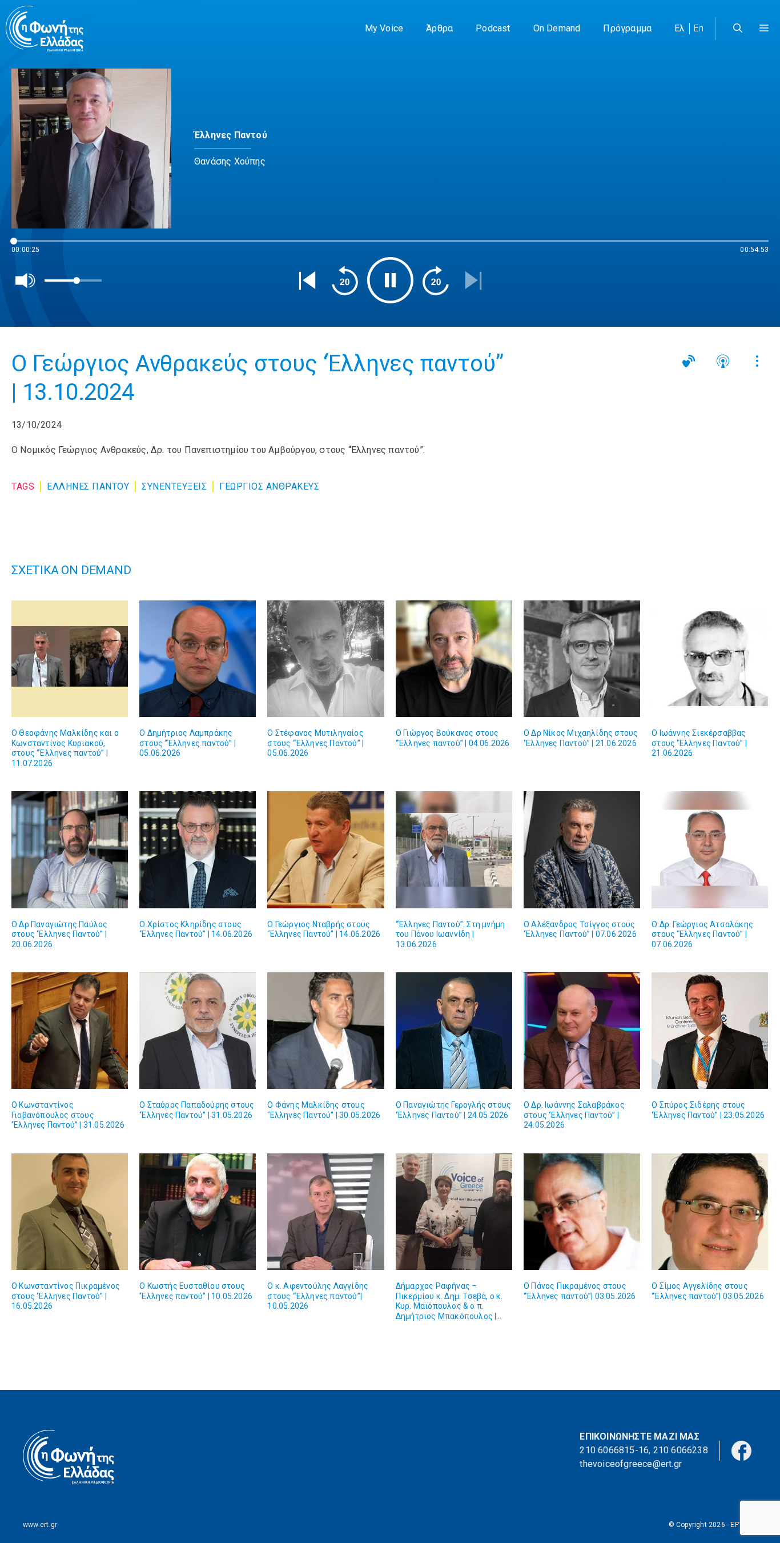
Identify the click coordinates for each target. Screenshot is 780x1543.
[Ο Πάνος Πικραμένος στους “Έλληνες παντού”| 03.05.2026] (582, 1211)
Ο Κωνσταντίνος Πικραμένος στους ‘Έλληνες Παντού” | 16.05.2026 (65, 1295)
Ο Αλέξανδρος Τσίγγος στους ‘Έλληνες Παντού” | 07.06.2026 (580, 929)
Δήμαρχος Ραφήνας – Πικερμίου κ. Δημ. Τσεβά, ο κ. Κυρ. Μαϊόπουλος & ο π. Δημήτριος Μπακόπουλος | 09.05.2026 (449, 1305)
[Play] (390, 280)
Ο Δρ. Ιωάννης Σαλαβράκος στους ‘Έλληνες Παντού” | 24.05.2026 (574, 1114)
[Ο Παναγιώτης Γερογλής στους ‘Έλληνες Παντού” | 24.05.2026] (454, 1030)
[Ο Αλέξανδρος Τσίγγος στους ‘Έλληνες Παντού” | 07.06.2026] (582, 849)
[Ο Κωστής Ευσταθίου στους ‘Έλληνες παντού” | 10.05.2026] (197, 1211)
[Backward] (345, 280)
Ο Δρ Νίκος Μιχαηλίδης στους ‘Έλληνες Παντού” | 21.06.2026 (581, 738)
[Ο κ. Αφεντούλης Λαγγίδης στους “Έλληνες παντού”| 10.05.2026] (325, 1211)
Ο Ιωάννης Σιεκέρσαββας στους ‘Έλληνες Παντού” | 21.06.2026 (699, 743)
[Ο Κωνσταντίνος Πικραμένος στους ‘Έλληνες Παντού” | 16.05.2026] (69, 1211)
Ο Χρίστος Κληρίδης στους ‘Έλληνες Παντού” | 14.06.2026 (195, 929)
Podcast (493, 28)
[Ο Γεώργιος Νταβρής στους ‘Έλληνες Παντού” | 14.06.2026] (325, 849)
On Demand (557, 28)
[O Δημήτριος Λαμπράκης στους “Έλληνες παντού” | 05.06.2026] (197, 658)
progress (30, 246)
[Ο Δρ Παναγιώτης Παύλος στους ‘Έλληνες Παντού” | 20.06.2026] (69, 849)
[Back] (307, 280)
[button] (764, 28)
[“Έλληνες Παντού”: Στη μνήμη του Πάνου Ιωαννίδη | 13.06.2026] (454, 849)
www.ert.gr (40, 1525)
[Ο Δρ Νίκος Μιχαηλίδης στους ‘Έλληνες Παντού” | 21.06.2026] (582, 658)
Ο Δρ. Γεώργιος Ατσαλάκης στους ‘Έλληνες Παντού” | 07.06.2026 (702, 934)
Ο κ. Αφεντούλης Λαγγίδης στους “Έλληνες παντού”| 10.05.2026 (317, 1295)
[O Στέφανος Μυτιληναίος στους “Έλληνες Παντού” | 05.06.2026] (325, 658)
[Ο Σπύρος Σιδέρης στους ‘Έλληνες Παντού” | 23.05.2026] (710, 1030)
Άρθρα (439, 28)
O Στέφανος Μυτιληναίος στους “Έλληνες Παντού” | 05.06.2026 (315, 743)
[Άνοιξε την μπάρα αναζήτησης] (737, 28)
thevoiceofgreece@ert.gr (631, 1463)
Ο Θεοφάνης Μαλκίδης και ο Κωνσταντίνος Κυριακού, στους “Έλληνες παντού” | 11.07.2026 (65, 748)
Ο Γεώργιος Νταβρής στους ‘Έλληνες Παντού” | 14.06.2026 (323, 929)
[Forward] (436, 280)
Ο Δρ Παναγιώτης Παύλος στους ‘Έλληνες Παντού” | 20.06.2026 (59, 934)
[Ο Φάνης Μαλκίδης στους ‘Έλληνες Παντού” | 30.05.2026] (325, 1030)
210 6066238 (680, 1450)
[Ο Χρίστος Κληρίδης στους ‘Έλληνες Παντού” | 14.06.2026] (197, 849)
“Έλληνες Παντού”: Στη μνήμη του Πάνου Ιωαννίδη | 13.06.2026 (450, 934)
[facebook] (741, 1449)
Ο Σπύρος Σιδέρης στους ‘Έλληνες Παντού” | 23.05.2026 (708, 1110)
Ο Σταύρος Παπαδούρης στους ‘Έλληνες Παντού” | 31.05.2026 (196, 1110)
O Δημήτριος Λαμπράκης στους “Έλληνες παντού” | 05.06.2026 (187, 743)
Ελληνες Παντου (88, 486)
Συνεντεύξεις (174, 486)
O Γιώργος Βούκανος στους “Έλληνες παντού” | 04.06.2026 (453, 738)
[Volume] (25, 280)
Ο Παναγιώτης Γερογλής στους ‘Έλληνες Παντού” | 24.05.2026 (453, 1110)
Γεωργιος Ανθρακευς (269, 486)
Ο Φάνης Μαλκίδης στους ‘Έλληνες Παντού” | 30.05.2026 (323, 1110)
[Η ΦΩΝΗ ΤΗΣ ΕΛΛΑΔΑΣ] (44, 28)
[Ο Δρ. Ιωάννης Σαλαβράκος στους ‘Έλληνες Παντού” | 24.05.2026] (582, 1030)
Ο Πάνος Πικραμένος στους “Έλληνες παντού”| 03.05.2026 (580, 1291)
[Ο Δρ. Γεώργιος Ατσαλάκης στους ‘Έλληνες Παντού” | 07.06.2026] (710, 849)
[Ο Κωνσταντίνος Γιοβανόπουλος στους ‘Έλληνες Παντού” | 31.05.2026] (69, 1030)
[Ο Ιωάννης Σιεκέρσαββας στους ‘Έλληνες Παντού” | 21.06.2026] (710, 658)
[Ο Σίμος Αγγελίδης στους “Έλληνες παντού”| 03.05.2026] (710, 1211)
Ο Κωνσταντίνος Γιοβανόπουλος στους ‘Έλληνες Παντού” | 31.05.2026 (67, 1114)
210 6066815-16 (614, 1450)
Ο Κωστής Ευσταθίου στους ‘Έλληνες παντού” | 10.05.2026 (195, 1291)
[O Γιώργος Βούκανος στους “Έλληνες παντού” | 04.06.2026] (454, 658)
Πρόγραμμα (627, 28)
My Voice (384, 28)
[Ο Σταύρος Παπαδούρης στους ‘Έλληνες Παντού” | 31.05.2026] (197, 1030)
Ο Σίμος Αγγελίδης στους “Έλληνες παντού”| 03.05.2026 (708, 1291)
